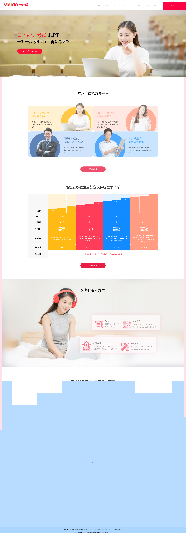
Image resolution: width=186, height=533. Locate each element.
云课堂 (131, 5)
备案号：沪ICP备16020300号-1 (117, 529)
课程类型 (114, 5)
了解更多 (93, 452)
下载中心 (147, 5)
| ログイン (176, 5)
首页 (90, 5)
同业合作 (155, 5)
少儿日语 (114, 17)
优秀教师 (106, 5)
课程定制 (98, 5)
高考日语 (114, 14)
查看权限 (103, 532)
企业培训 (114, 20)
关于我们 (139, 5)
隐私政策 (106, 532)
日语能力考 (115, 11)
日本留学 (123, 5)
